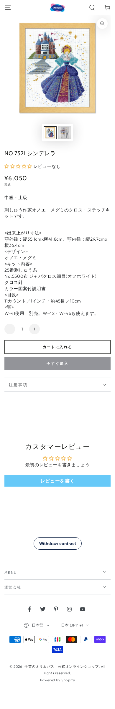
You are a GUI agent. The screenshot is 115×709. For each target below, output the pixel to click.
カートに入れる (58, 347)
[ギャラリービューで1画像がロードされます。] (50, 132)
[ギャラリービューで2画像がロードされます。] (64, 132)
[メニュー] (7, 8)
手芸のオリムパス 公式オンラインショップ (61, 666)
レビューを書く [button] (57, 481)
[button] (92, 8)
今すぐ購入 (58, 363)
